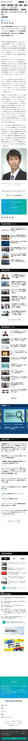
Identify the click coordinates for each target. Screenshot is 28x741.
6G (20, 5)
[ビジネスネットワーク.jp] (6, 1)
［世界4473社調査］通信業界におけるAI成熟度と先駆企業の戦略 (15, 602)
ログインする (14, 211)
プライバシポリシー (16, 733)
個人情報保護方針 (12, 725)
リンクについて (14, 723)
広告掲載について (20, 721)
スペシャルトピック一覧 (14, 319)
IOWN (3, 5)
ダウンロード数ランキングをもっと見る (14, 622)
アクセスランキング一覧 (11, 587)
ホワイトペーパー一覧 (14, 521)
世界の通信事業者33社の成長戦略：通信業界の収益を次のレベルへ (15, 598)
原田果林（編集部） (8, 20)
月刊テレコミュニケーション (7, 717)
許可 (14, 738)
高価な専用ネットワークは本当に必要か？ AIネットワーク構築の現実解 (15, 606)
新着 (2, 708)
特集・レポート (4, 705)
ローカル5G (10, 5)
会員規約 (20, 723)
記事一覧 (14, 398)
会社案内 (13, 721)
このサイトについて (7, 721)
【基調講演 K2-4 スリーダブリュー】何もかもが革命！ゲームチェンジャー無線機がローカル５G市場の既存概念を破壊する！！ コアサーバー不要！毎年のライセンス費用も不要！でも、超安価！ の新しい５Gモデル (15, 612)
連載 (2, 714)
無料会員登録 (14, 207)
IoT (25, 5)
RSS (17, 725)
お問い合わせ (7, 723)
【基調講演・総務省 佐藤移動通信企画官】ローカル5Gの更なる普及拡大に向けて (15, 617)
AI (16, 5)
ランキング (3, 711)
